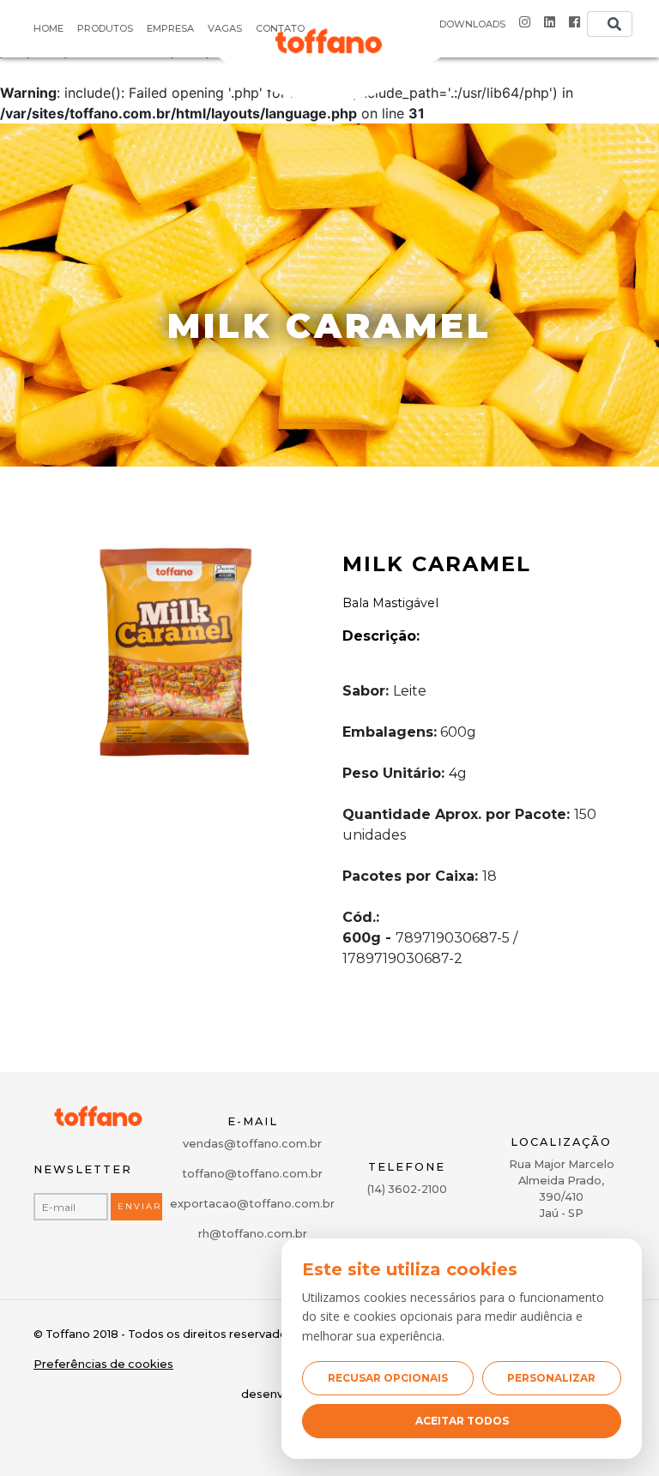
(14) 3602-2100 (407, 1189)
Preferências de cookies (103, 1364)
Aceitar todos (462, 1420)
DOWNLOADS (472, 24)
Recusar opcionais (388, 1377)
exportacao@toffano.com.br (252, 1203)
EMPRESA (170, 28)
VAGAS (225, 28)
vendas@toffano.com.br (252, 1143)
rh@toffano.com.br (252, 1233)
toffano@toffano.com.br (252, 1173)
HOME (48, 28)
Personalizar (551, 1377)
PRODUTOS (105, 28)
